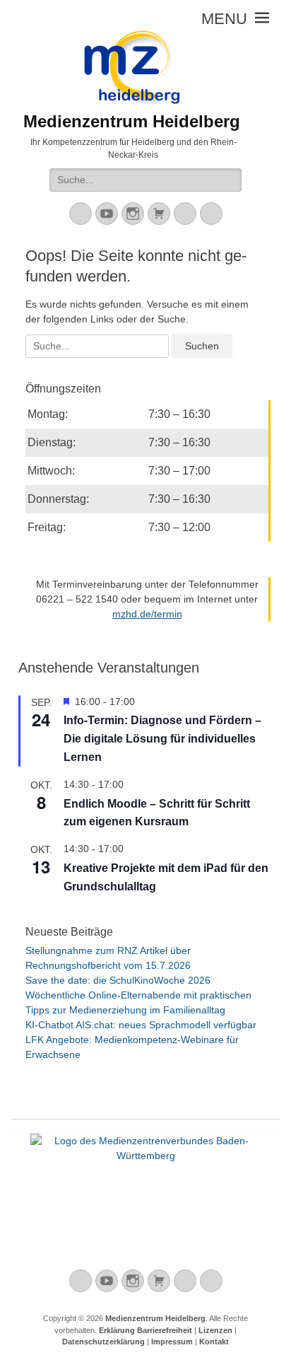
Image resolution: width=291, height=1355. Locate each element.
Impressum (172, 1341)
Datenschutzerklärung (103, 1341)
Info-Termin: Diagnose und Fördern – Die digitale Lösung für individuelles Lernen (162, 738)
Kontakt (214, 1341)
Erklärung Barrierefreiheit (145, 1330)
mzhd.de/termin (147, 614)
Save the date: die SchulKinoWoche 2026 (117, 980)
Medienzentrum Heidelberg (155, 1318)
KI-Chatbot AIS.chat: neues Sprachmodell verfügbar (140, 1024)
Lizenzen (215, 1330)
